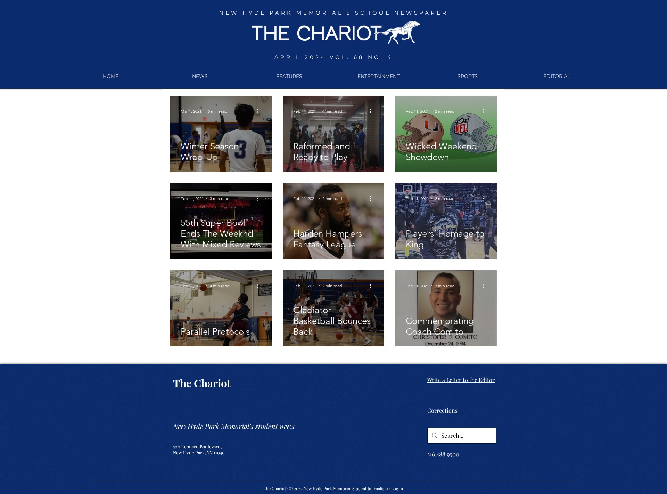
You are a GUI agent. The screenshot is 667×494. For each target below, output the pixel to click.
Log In (397, 488)
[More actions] (260, 111)
